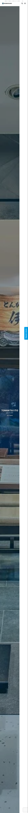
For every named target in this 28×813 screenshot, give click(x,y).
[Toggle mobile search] (22, 3)
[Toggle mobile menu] (25, 3)
